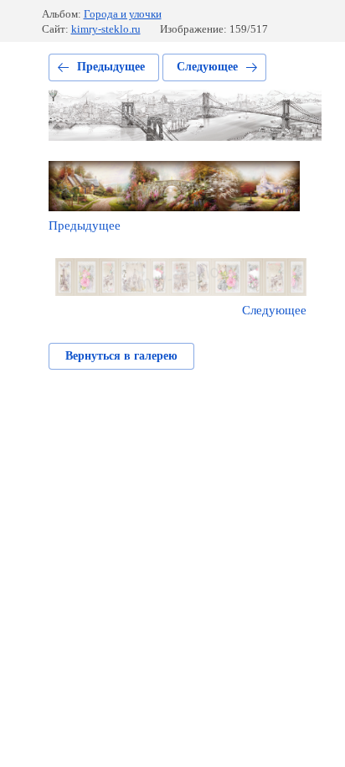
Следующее (207, 66)
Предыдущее (111, 66)
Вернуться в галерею (121, 356)
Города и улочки (123, 14)
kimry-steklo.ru (106, 29)
